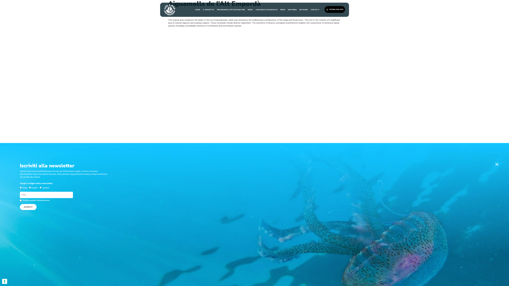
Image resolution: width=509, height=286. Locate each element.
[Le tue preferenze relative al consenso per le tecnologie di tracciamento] (4, 281)
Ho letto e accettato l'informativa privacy (36, 200)
